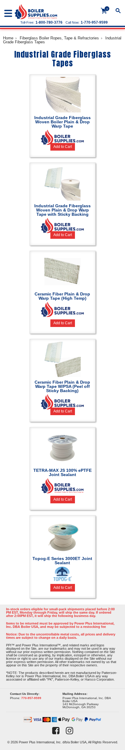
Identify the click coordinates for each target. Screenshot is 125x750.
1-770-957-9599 (94, 22)
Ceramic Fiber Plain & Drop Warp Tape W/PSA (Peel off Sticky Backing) (62, 386)
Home (8, 38)
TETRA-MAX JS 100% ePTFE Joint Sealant (62, 472)
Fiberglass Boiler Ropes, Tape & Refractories (59, 38)
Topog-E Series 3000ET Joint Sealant (62, 560)
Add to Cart (62, 147)
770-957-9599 (31, 698)
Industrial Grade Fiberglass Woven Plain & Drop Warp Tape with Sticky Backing (62, 210)
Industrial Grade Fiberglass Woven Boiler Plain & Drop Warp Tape (62, 121)
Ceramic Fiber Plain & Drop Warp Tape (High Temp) (62, 296)
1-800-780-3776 (48, 22)
